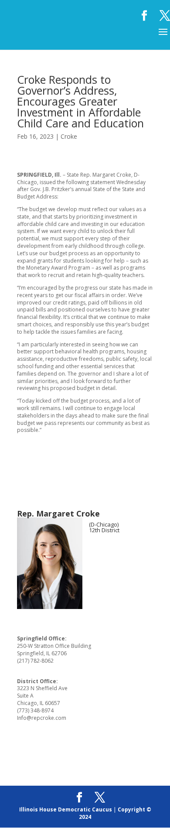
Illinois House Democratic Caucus (65, 809)
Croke (69, 136)
